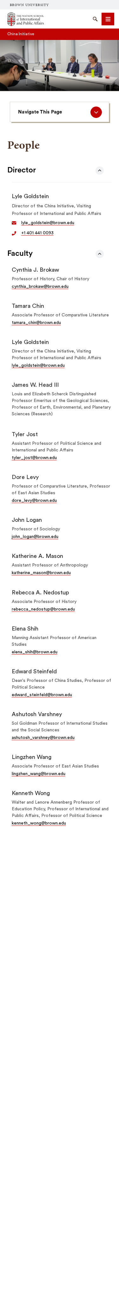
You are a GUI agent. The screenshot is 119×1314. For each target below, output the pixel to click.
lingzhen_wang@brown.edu (38, 774)
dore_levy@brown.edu (34, 500)
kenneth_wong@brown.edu (39, 823)
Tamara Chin (28, 306)
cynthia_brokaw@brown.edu (40, 286)
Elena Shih (25, 628)
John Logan (27, 520)
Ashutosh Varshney (37, 714)
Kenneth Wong (31, 793)
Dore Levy (25, 477)
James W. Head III (35, 385)
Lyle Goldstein (30, 196)
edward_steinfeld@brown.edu (42, 695)
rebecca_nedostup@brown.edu (43, 609)
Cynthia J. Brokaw (35, 270)
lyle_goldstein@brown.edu (47, 223)
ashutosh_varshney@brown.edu (43, 737)
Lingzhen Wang (31, 757)
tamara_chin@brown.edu (36, 322)
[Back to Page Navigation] (100, 170)
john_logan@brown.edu (35, 536)
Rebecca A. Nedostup (40, 592)
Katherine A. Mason (37, 556)
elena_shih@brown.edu (34, 652)
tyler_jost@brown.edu (34, 458)
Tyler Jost (25, 434)
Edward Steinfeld (34, 671)
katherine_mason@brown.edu (41, 573)
